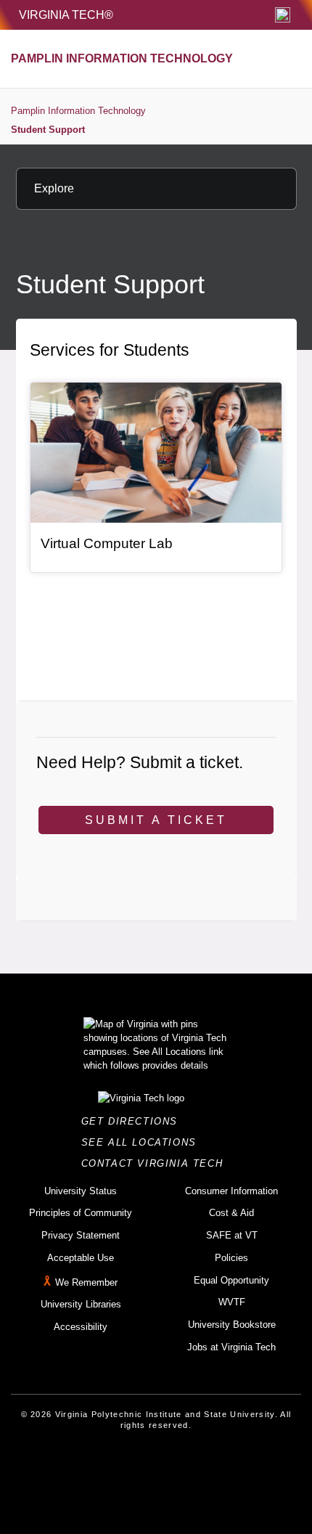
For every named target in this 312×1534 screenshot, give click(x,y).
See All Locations (143, 1142)
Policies (231, 1257)
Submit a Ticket (156, 820)
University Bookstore (232, 1324)
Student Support (48, 129)
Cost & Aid (231, 1212)
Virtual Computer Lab (107, 543)
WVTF (231, 1302)
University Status (80, 1191)
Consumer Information (231, 1191)
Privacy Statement (80, 1235)
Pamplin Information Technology (78, 110)
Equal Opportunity (231, 1280)
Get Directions (133, 1121)
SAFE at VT (232, 1235)
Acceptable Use (80, 1257)
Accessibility (80, 1326)
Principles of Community (80, 1212)
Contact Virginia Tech (156, 1163)
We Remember (86, 1282)
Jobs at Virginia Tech (231, 1347)
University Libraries (81, 1304)
